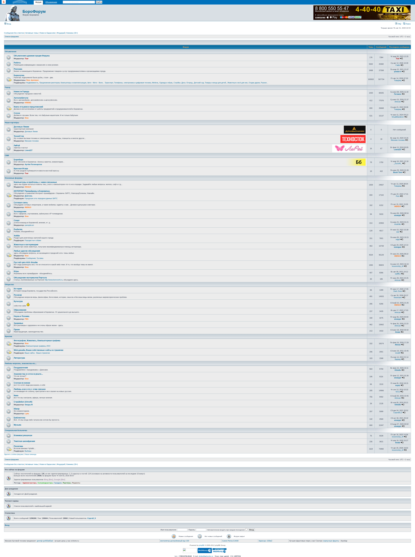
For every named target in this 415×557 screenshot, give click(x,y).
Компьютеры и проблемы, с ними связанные (35, 182)
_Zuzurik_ (398, 163)
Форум (38, 2)
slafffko (398, 274)
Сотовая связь (21, 202)
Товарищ (397, 80)
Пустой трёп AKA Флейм (26, 262)
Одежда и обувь (166, 83)
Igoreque (35, 80)
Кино (16, 395)
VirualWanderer (398, 117)
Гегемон (397, 94)
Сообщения (31, 258)
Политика (18, 446)
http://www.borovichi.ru (54, 280)
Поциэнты (76, 483)
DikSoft (28, 187)
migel (398, 239)
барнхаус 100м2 (265, 541)
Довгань (28, 196)
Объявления (51, 2)
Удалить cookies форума (13, 454)
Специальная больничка (16, 430)
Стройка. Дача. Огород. (183, 83)
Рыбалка (18, 229)
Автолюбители (21, 98)
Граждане (58, 483)
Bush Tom (397, 172)
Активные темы (31, 33)
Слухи (17, 113)
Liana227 (28, 150)
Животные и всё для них (237, 83)
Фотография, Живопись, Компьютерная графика (37, 340)
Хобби (17, 236)
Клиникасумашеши (23, 435)
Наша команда (30, 454)
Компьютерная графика (36, 346)
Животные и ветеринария (26, 244)
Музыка (17, 425)
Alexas (398, 345)
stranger (397, 215)
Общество (9, 284)
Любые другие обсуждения (27, 251)
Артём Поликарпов (33, 164)
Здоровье (18, 323)
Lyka (27, 414)
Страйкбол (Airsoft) (23, 402)
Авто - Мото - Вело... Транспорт (100, 83)
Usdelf (397, 353)
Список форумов (12, 36)
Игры (16, 271)
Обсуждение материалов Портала (30, 278)
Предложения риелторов (49, 83)
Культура (18, 301)
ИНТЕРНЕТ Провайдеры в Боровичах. (32, 191)
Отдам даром (254, 83)
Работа (17, 63)
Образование (20, 310)
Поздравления (21, 368)
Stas (28, 80)
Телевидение (20, 211)
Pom (397, 196)
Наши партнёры (12, 123)
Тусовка (40, 258)
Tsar (26, 58)
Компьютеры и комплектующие (73, 83)
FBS (26, 319)
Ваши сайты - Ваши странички (37, 353)
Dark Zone (397, 291)
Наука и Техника (21, 316)
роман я (397, 71)
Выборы (28, 451)
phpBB (201, 545)
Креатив (8, 336)
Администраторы (30, 483)
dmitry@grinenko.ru (206, 556)
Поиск (408, 24)
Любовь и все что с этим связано (30, 389)
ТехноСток (19, 136)
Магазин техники (32, 141)
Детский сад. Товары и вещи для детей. (210, 83)
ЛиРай (17, 145)
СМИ (7, 155)
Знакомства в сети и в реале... (28, 374)
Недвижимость (32, 83)
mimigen (397, 247)
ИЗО (48, 346)
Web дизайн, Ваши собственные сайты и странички (38, 350)
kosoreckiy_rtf (397, 266)
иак (397, 232)
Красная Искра (21, 168)
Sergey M (29, 405)
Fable (398, 65)
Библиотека (19, 418)
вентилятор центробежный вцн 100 (174, 541)
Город (7, 87)
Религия (18, 295)
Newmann (398, 297)
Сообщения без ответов (14, 33)
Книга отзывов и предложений (28, 107)
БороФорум (34, 11)
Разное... (264, 83)
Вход (8, 24)
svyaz (397, 385)
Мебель (155, 83)
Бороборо (18, 160)
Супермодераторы (45, 483)
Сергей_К (91, 518)
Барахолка (19, 75)
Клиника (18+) (72, 33)
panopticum (29, 225)
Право (17, 329)
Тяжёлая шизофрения (24, 441)
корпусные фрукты (331, 541)
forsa (398, 392)
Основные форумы (13, 178)
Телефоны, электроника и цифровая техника (132, 83)
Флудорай (61, 33)
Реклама (18, 69)
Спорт (17, 220)
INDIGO (28, 207)
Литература (19, 358)
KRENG (28, 103)
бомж (397, 332)
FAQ (399, 24)
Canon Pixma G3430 (230, 541)
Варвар (398, 359)
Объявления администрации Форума (32, 56)
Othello (398, 370)
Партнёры (67, 483)
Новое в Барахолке (47, 33)
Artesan (398, 102)
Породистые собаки (33, 240)
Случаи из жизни (22, 383)
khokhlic (397, 224)
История (18, 289)
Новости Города (21, 91)
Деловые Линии (21, 127)
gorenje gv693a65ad (45, 541)
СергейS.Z (397, 413)
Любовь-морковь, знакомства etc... (20, 363)
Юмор (16, 409)
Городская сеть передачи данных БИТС (41, 198)
